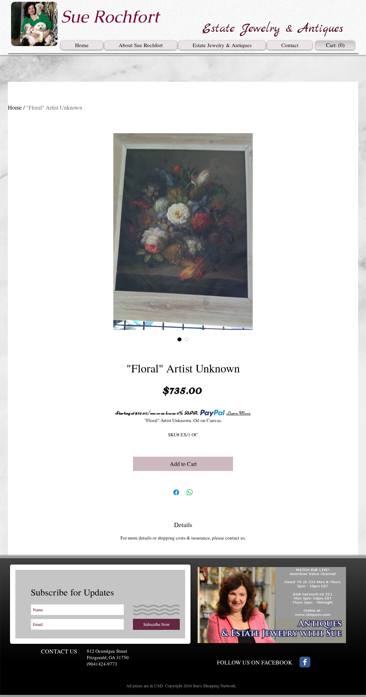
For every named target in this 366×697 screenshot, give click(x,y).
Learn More (238, 413)
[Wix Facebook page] (305, 662)
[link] (336, 45)
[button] (222, 45)
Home (15, 107)
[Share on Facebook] (176, 492)
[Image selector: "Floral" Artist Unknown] (179, 339)
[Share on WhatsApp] (190, 492)
